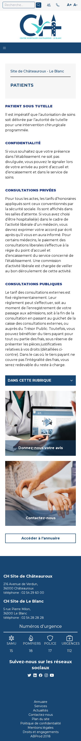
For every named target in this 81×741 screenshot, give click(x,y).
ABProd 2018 (40, 736)
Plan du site (40, 719)
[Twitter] (29, 675)
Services (40, 706)
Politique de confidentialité (40, 723)
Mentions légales (40, 728)
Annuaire (40, 702)
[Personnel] (49, 5)
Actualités (40, 710)
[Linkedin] (35, 675)
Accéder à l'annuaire (40, 538)
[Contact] (58, 5)
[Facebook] (41, 675)
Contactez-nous (41, 715)
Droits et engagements (41, 732)
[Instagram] (46, 675)
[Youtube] (52, 675)
